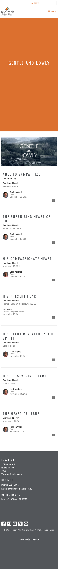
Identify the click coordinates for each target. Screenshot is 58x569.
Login (52, 530)
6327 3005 (14, 485)
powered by (27, 542)
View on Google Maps (11, 474)
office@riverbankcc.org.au (20, 489)
